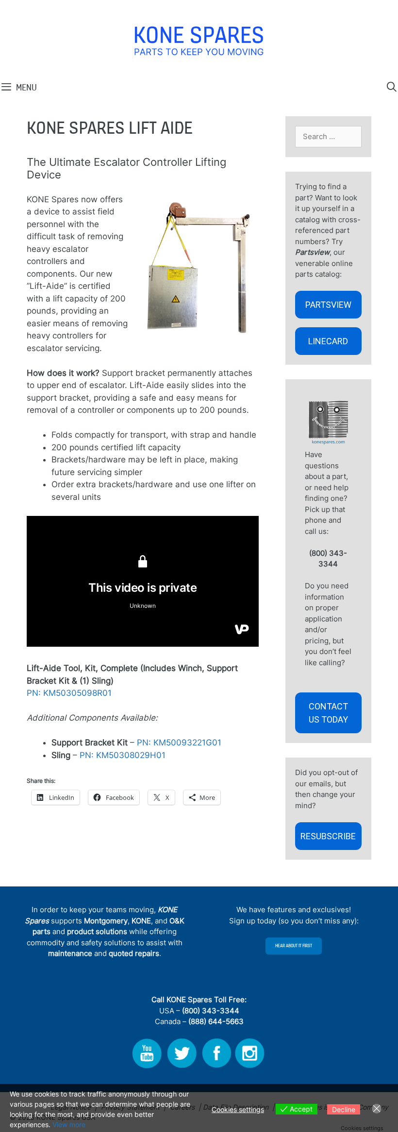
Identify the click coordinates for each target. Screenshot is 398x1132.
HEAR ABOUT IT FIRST (293, 946)
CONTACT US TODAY (328, 713)
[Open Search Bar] (391, 87)
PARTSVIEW (328, 305)
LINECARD (328, 341)
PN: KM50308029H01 (123, 755)
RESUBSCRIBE (328, 836)
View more (68, 1124)
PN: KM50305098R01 (69, 693)
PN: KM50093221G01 (179, 742)
